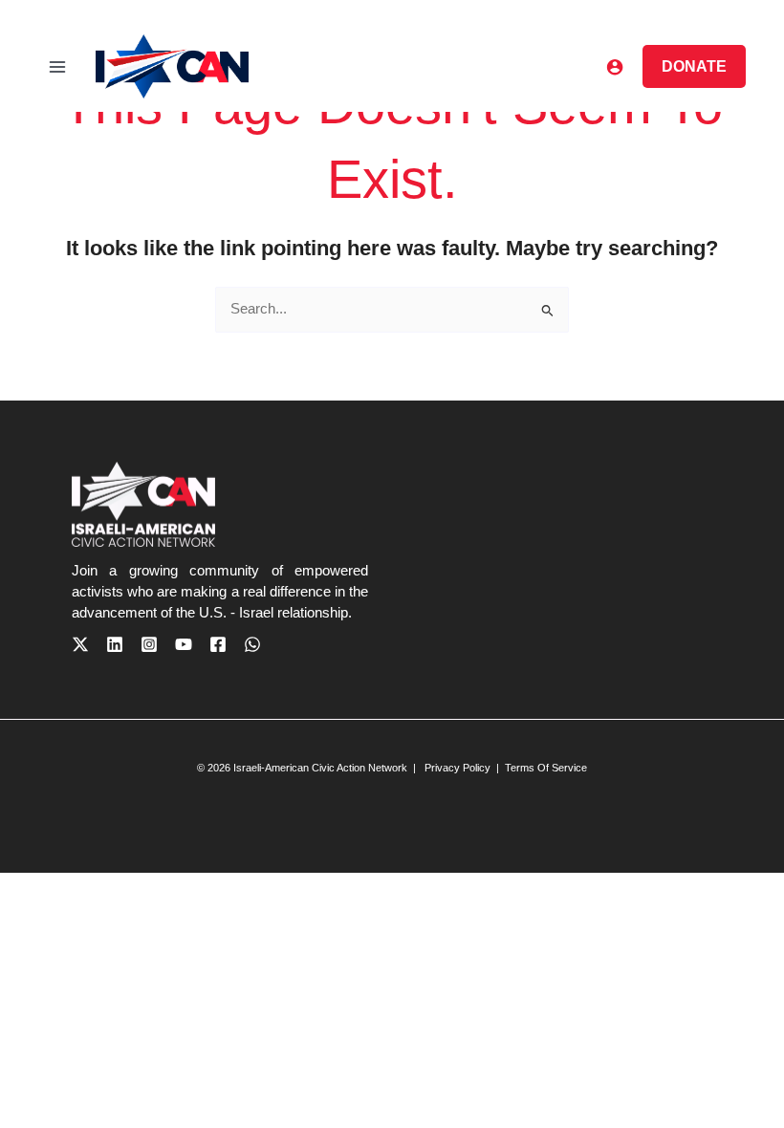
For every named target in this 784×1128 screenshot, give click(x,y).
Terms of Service (546, 767)
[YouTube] (183, 644)
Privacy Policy (456, 767)
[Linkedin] (114, 644)
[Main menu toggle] (57, 66)
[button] (694, 66)
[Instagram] (149, 644)
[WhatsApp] (252, 644)
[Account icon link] (614, 67)
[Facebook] (218, 644)
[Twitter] (80, 644)
